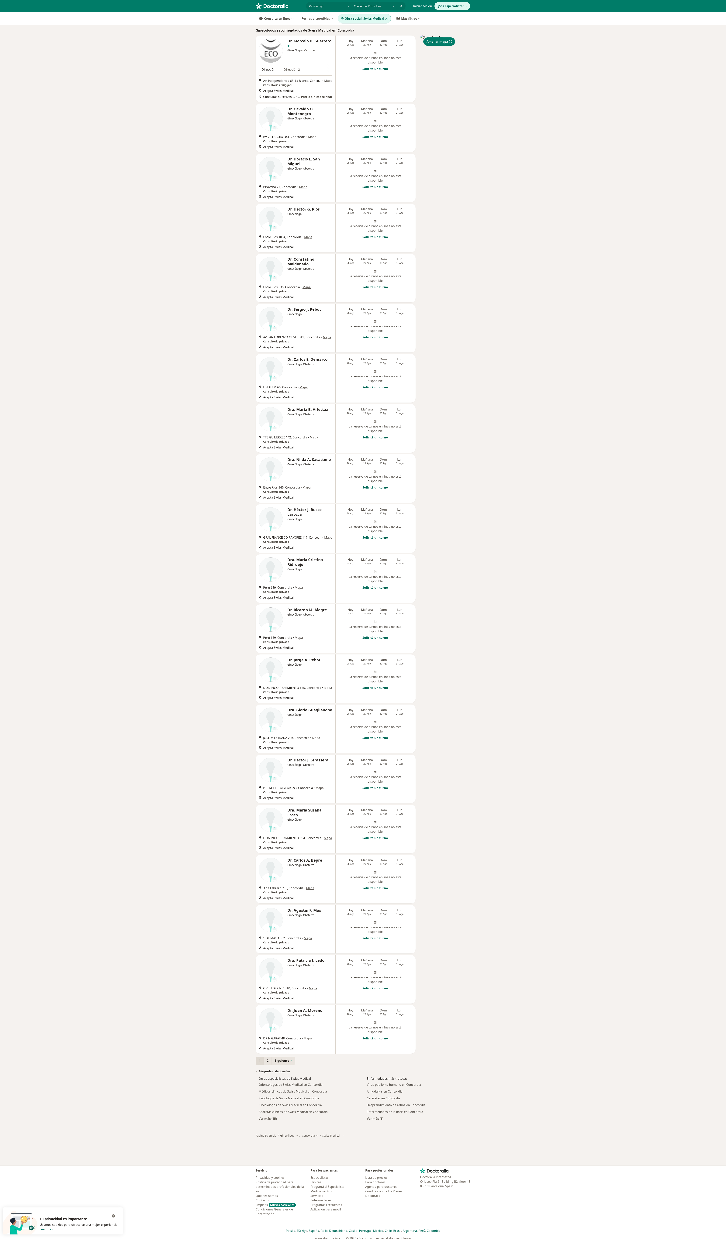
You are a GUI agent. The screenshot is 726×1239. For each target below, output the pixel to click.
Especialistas (319, 1178)
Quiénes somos (267, 1196)
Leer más (46, 1229)
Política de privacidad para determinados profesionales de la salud (280, 1186)
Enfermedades (320, 1200)
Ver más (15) (268, 1118)
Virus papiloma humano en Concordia (394, 1085)
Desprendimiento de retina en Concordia (396, 1105)
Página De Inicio (266, 1135)
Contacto (262, 1200)
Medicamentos (321, 1191)
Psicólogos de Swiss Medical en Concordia (289, 1098)
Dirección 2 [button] (292, 69)
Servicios (316, 1196)
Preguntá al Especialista (327, 1187)
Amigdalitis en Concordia (385, 1091)
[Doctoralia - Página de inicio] (279, 6)
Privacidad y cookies (270, 1178)
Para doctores (375, 1182)
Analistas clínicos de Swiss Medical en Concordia (293, 1112)
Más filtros (409, 18)
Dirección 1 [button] (270, 69)
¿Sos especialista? (450, 6)
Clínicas (315, 1182)
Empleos (275, 1205)
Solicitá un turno (375, 69)
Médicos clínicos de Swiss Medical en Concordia (293, 1091)
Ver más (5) (375, 1118)
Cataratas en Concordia (383, 1098)
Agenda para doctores (381, 1187)
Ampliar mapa (437, 41)
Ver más (310, 50)
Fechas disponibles (316, 18)
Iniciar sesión (422, 6)
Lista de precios (376, 1178)
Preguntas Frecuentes (326, 1205)
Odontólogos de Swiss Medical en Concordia (291, 1085)
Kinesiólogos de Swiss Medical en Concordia (290, 1105)
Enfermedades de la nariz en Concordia (395, 1112)
